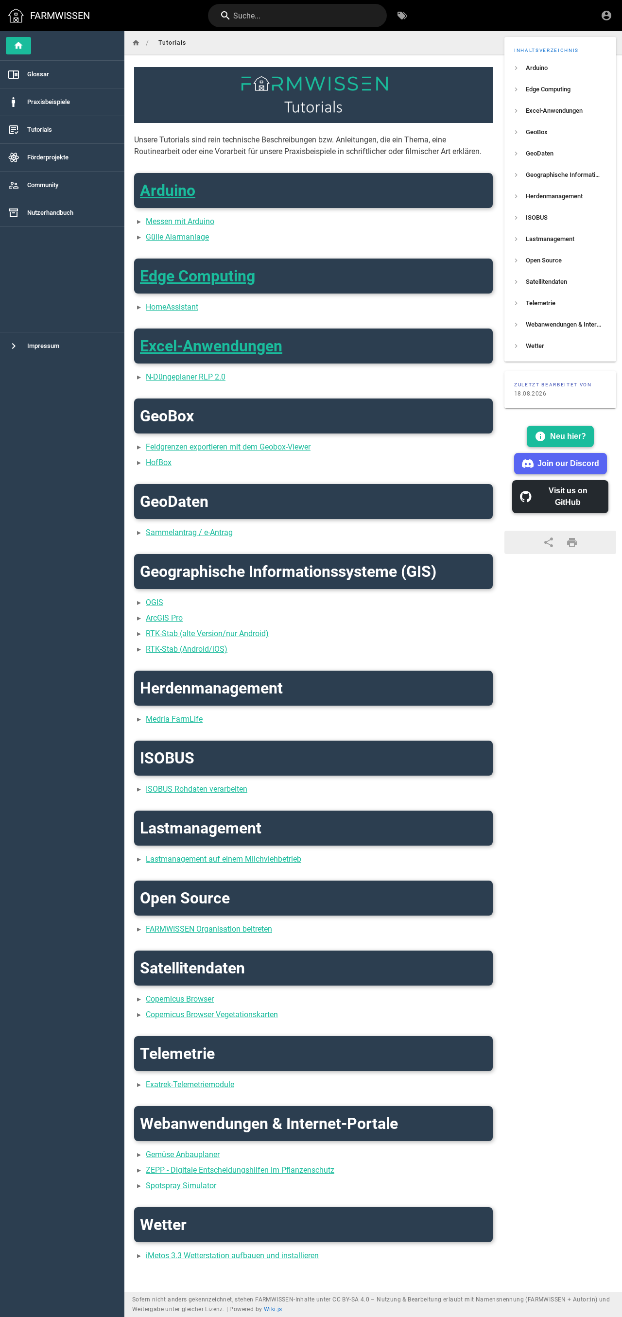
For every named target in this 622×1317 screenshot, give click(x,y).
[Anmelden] (606, 15)
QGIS (154, 602)
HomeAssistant (172, 307)
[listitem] (560, 68)
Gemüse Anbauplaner (183, 1154)
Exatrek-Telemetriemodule (190, 1084)
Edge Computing (197, 276)
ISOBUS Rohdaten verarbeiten (196, 789)
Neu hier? (568, 436)
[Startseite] (18, 45)
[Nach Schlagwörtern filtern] (402, 15)
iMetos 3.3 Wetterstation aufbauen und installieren (232, 1255)
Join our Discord (568, 463)
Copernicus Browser (180, 999)
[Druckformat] (572, 542)
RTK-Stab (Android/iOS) (186, 649)
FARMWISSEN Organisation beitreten (209, 929)
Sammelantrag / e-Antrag (189, 532)
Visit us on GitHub (568, 496)
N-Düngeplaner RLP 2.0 (185, 376)
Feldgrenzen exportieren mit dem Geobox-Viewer (228, 446)
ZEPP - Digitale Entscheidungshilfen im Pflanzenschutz (240, 1170)
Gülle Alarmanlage (177, 237)
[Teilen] (548, 542)
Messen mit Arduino (180, 221)
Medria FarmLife (174, 719)
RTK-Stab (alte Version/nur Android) (207, 633)
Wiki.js (273, 1309)
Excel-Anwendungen (211, 346)
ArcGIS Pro (164, 618)
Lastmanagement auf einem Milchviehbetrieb (223, 859)
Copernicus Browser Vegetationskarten (212, 1014)
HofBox (159, 462)
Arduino (167, 190)
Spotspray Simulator (181, 1185)
